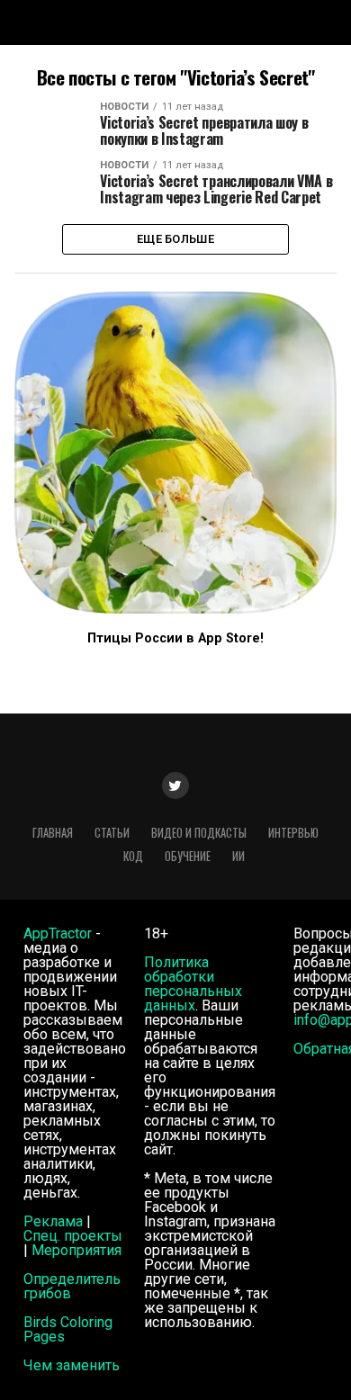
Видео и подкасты (199, 832)
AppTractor (57, 933)
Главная (52, 832)
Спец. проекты (72, 1235)
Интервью (293, 832)
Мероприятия (77, 1250)
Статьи (112, 832)
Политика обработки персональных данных (193, 984)
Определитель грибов (72, 1286)
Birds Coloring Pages (67, 1329)
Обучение (188, 856)
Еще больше (175, 239)
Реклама (53, 1221)
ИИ (238, 856)
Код (133, 856)
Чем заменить (71, 1365)
